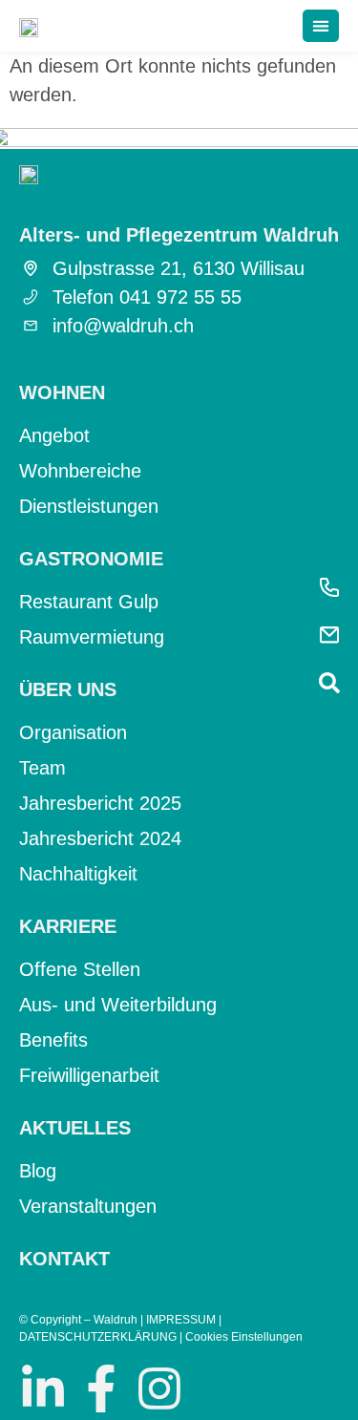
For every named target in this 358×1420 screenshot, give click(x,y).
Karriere (67, 926)
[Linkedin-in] (43, 1388)
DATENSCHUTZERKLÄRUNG (98, 1337)
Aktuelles (75, 1127)
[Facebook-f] (101, 1388)
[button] (321, 26)
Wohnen (62, 392)
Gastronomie (91, 558)
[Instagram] (159, 1388)
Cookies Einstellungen (244, 1337)
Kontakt (64, 1258)
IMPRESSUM (181, 1319)
